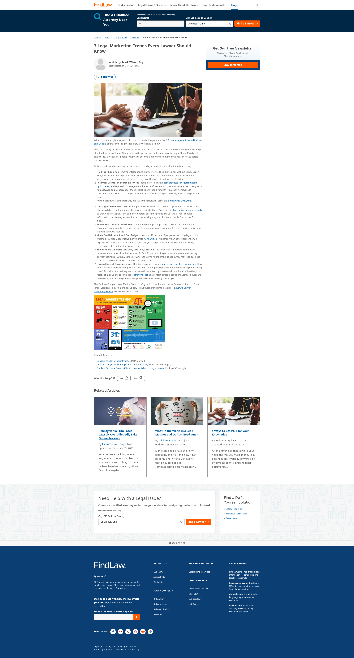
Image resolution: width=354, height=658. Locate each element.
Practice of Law (120, 38)
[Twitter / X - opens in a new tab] (128, 631)
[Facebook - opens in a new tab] (113, 631)
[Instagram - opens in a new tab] (135, 631)
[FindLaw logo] (104, 5)
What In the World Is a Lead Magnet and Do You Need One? (176, 432)
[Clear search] (230, 23)
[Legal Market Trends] (129, 349)
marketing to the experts (179, 200)
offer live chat (141, 274)
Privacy (107, 649)
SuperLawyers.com (238, 583)
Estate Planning (234, 508)
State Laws (231, 518)
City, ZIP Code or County (199, 17)
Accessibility (159, 577)
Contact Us (158, 582)
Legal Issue (143, 17)
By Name (157, 614)
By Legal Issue (160, 604)
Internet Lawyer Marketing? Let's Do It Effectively (122, 364)
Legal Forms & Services (199, 571)
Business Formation (236, 513)
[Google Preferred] (150, 631)
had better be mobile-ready (187, 210)
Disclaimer (119, 649)
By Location (158, 599)
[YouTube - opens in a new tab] (120, 631)
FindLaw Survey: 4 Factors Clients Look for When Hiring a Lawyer (130, 368)
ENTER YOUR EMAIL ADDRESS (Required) (113, 611)
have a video (150, 238)
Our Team (158, 571)
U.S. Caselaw (195, 599)
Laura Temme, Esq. (113, 444)
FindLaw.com (235, 571)
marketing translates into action (179, 264)
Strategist (135, 38)
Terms (97, 649)
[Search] (257, 5)
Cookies (132, 649)
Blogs (107, 38)
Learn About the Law (198, 588)
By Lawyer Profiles (161, 609)
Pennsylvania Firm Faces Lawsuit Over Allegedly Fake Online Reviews (118, 434)
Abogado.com (236, 594)
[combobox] (160, 23)
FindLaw (97, 38)
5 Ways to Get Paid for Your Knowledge (230, 432)
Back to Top (178, 543)
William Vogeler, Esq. (171, 440)
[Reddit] (143, 631)
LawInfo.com (235, 605)
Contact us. (121, 588)
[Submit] (136, 617)
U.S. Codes (194, 604)
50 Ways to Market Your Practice (114, 360)
